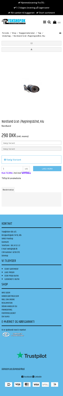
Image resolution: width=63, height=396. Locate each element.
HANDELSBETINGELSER (10, 296)
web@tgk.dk (12, 249)
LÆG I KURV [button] (47, 168)
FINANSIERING (7, 310)
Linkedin (38, 377)
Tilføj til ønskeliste (11, 178)
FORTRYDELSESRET (9, 313)
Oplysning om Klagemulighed (13, 369)
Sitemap (5, 255)
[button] (31, 43)
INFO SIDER (6, 292)
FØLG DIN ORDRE (8, 299)
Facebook (27, 377)
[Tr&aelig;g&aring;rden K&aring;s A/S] (14, 21)
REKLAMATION (7, 303)
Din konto (6, 316)
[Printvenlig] (60, 33)
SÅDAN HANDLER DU (9, 306)
